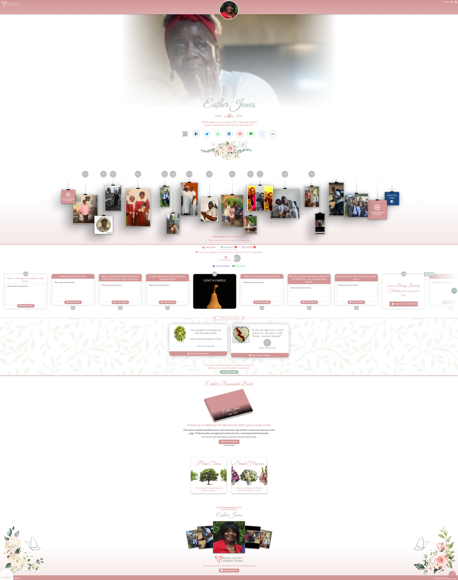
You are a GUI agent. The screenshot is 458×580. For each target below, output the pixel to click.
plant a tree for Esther (405, 304)
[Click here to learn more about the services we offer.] (229, 559)
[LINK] (272, 134)
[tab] (209, 247)
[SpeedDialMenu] (452, 574)
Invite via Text (240, 266)
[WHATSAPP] (218, 134)
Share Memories (230, 571)
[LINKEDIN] (229, 134)
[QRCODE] (185, 134)
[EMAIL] (240, 134)
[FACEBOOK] (196, 134)
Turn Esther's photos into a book (229, 237)
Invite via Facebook (222, 266)
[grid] (229, 206)
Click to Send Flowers (199, 353)
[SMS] (251, 134)
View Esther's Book (229, 442)
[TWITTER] (207, 134)
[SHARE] (261, 134)
